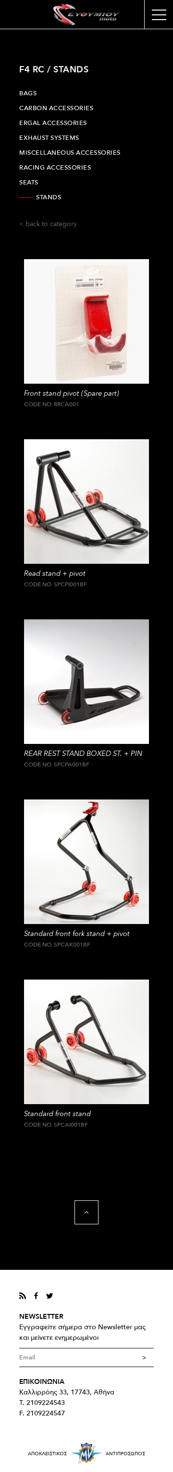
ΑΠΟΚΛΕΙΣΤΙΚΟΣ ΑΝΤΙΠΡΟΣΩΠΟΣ (86, 1453)
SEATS (28, 182)
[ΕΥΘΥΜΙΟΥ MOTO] (86, 14)
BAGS (28, 93)
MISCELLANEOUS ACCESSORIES (70, 152)
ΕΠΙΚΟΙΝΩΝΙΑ (41, 1381)
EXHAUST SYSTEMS (49, 138)
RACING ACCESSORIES (55, 167)
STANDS (48, 197)
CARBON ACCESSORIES (56, 108)
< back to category (48, 223)
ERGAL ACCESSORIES (53, 123)
